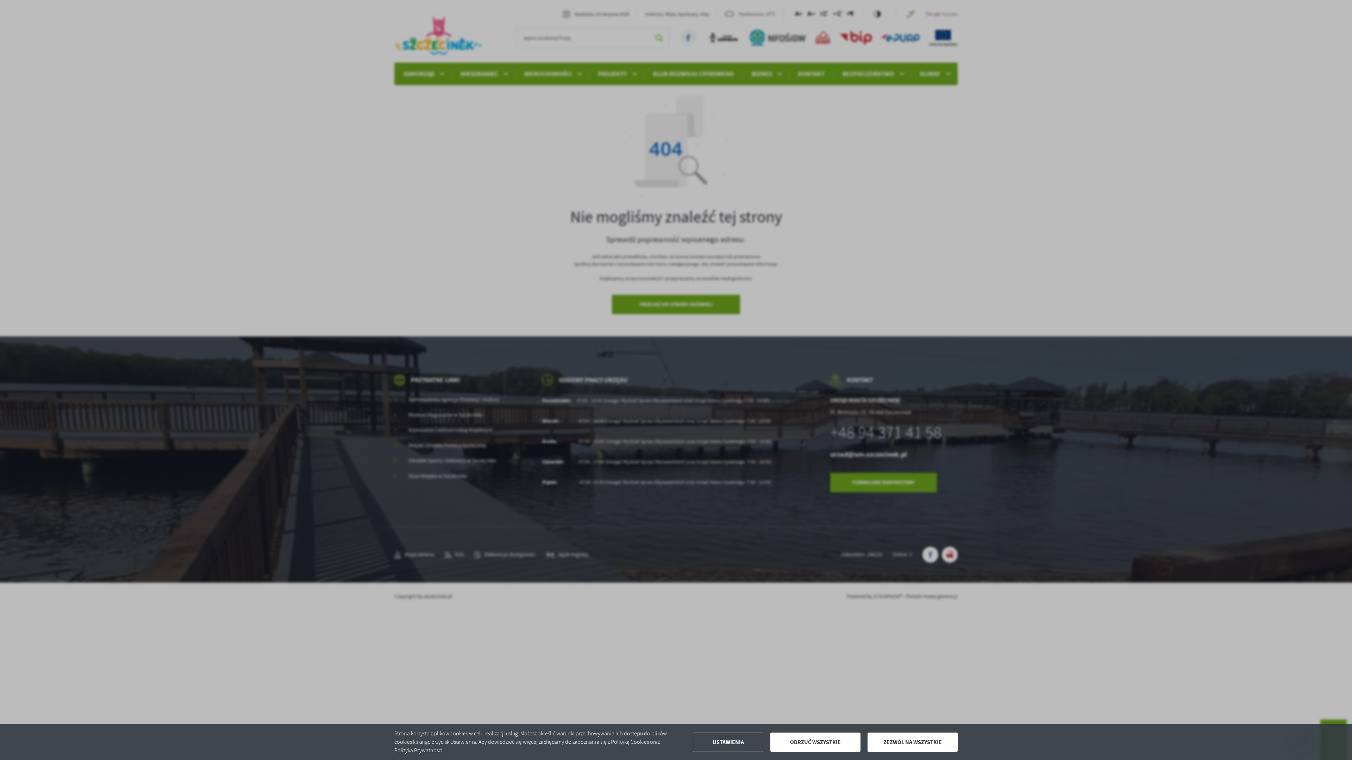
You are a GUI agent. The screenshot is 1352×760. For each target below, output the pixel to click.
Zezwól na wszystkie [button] (912, 742)
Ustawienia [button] (728, 742)
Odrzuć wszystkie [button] (815, 742)
